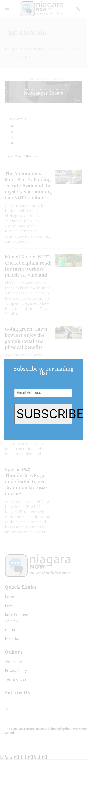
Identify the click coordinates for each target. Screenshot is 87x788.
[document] (43, 394)
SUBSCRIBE (44, 414)
